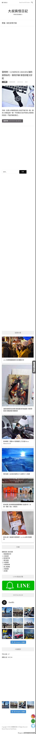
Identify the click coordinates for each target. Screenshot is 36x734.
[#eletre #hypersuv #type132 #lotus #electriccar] (18, 634)
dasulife (12, 81)
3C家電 (4, 81)
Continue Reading (15, 120)
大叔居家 (6, 562)
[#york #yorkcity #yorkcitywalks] (18, 612)
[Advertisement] (18, 50)
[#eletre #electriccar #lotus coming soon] (7, 634)
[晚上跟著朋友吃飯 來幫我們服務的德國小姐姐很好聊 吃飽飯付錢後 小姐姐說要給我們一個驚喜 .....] (29, 634)
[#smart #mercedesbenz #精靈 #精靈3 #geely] (29, 612)
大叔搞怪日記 (18, 11)
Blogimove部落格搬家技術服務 (26, 733)
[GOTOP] (33, 726)
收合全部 (10, 552)
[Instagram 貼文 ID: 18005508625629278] (18, 623)
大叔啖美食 (7, 564)
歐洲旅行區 (7, 558)
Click (34, 367)
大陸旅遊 (6, 569)
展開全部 (4, 552)
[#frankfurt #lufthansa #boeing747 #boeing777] (7, 612)
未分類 (5, 571)
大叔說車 (6, 556)
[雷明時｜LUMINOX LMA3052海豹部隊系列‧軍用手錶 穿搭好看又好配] (18, 96)
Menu (5, 2)
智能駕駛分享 (7, 554)
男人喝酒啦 (7, 566)
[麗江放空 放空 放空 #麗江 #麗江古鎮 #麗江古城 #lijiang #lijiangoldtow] (7, 623)
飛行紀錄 (6, 560)
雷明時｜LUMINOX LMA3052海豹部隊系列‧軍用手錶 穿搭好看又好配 (17, 75)
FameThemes (13, 729)
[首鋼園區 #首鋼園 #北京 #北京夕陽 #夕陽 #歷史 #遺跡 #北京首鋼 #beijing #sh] (29, 623)
